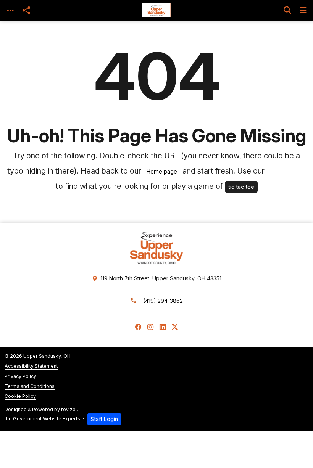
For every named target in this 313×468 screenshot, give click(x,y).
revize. (69, 409)
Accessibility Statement (31, 366)
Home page (162, 171)
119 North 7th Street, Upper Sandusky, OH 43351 (160, 278)
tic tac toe (241, 186)
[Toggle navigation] (10, 10)
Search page (286, 171)
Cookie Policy (20, 396)
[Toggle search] (287, 10)
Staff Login (104, 419)
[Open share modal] (26, 10)
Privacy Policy (20, 376)
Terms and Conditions (30, 386)
